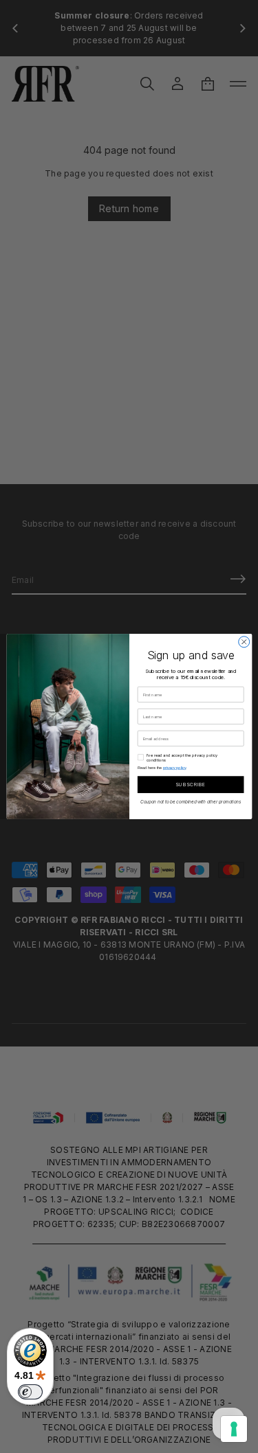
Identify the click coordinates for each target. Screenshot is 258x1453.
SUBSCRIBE (190, 784)
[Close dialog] (243, 642)
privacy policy (173, 768)
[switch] (30, 1391)
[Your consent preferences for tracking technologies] (234, 1429)
